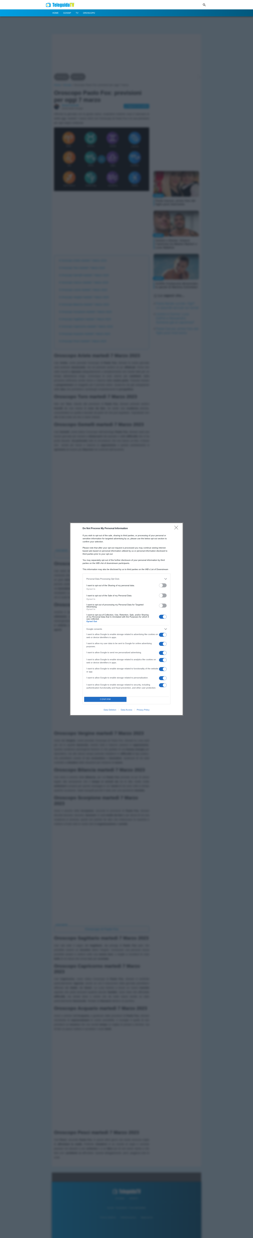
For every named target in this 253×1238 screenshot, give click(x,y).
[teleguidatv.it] (61, 4)
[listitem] (126, 578)
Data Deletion (110, 710)
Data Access (126, 710)
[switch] (163, 585)
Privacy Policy (143, 710)
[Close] (177, 528)
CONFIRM (105, 699)
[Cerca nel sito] (204, 5)
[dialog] (126, 619)
